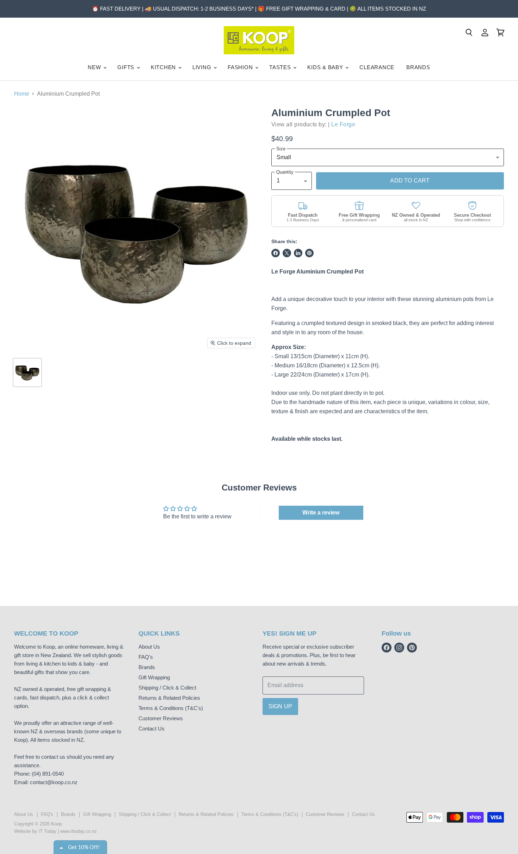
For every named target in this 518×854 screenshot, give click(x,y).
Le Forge (343, 124)
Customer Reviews (160, 718)
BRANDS (418, 67)
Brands (146, 667)
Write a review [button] (320, 513)
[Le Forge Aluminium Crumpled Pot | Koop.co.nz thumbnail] (27, 372)
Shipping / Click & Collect (167, 688)
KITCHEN (164, 67)
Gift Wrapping (154, 677)
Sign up (280, 706)
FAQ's (145, 657)
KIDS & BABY (326, 67)
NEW (95, 67)
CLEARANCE (376, 67)
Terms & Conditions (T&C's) (170, 708)
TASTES (280, 67)
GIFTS (126, 67)
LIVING (202, 67)
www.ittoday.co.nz (78, 831)
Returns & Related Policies (169, 698)
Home (21, 94)
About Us (149, 647)
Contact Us (151, 729)
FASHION (241, 67)
